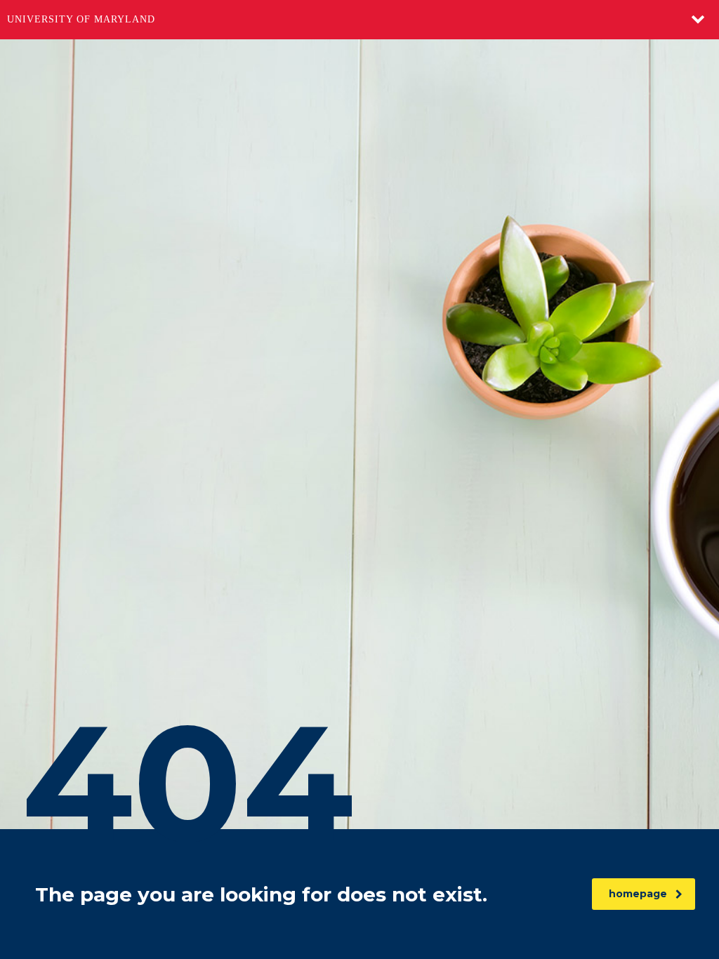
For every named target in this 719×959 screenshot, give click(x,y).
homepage (638, 893)
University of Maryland (81, 19)
